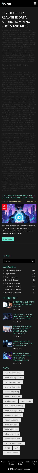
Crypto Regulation (20, 277)
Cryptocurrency (20, 274)
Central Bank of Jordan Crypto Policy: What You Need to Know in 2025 (23, 316)
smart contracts (10, 401)
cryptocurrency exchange (14, 406)
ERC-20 (7, 448)
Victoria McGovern (15, 202)
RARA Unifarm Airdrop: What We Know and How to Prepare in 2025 (23, 343)
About (3, 462)
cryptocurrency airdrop (13, 415)
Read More (7, 239)
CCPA (27, 462)
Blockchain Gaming (20, 280)
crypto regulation (11, 429)
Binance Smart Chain (12, 439)
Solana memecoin (11, 453)
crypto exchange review (14, 377)
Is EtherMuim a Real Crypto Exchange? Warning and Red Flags (23, 304)
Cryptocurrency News (20, 283)
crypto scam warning (12, 396)
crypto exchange (11, 425)
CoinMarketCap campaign (14, 443)
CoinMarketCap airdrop (13, 382)
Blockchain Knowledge (20, 289)
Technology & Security (20, 292)
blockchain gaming (12, 392)
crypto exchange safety (13, 410)
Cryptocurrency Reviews (20, 270)
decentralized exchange (13, 373)
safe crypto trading (12, 434)
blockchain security (12, 420)
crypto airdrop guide (12, 387)
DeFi (16, 448)
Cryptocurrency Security (20, 286)
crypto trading (26, 401)
